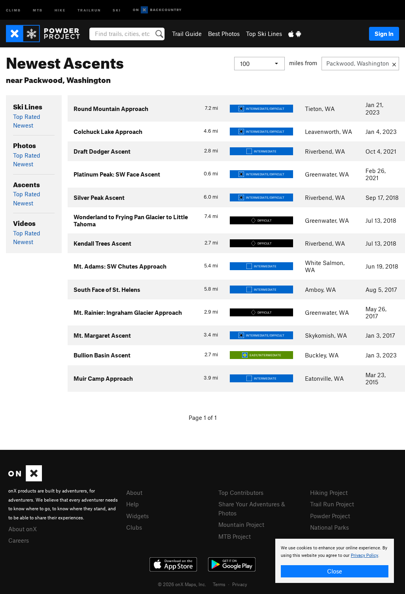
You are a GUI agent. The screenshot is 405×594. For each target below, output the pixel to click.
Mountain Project (241, 524)
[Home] (47, 33)
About (134, 492)
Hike (60, 9)
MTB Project (234, 536)
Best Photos (224, 33)
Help (132, 504)
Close (334, 571)
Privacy (239, 584)
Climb (13, 9)
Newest (23, 125)
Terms (219, 584)
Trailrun (89, 9)
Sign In (384, 33)
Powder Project (330, 515)
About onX (22, 528)
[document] (334, 560)
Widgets (137, 515)
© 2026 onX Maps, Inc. (182, 584)
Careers (18, 540)
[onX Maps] (25, 479)
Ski (117, 9)
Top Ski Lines (264, 33)
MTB (38, 9)
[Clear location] (394, 63)
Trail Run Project (332, 504)
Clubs (134, 527)
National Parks (329, 527)
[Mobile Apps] (294, 33)
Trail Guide (187, 33)
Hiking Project (329, 492)
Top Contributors (240, 492)
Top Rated (26, 116)
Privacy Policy (364, 555)
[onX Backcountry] (157, 10)
